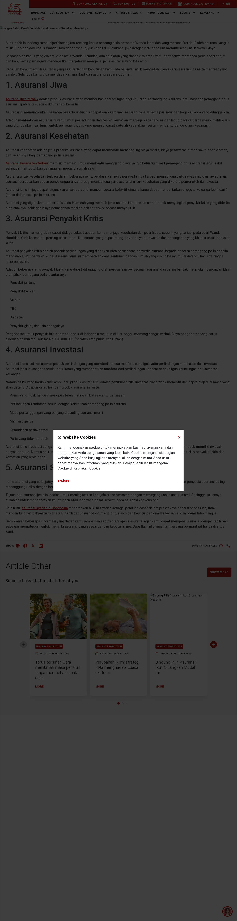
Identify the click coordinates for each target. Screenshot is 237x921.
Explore (63, 480)
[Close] (179, 437)
